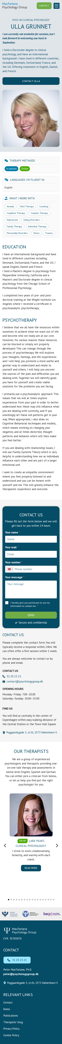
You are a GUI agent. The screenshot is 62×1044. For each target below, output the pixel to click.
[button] (5, 845)
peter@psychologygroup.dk (20, 974)
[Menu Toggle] (57, 6)
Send (31, 615)
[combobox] (9, 569)
